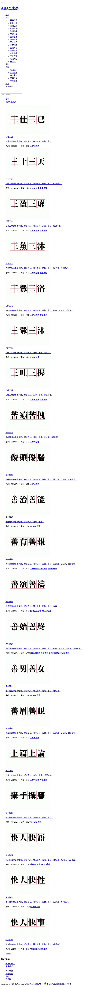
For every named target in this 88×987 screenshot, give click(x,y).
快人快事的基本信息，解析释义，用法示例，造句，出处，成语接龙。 (34, 944)
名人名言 (9, 86)
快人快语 (9, 855)
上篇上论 (9, 771)
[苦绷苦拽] (28, 430)
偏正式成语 (10, 964)
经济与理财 (14, 29)
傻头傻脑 (9, 475)
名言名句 (13, 75)
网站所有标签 (11, 102)
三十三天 (9, 179)
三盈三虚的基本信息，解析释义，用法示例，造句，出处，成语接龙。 (34, 226)
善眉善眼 (9, 728)
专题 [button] (7, 67)
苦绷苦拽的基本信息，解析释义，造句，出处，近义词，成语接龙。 (33, 437)
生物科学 (13, 48)
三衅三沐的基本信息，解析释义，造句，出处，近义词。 (28, 353)
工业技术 (13, 56)
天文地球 (13, 45)
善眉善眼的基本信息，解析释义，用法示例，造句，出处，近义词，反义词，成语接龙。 (41, 733)
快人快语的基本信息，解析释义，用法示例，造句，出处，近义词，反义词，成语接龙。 (41, 860)
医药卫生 (13, 51)
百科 (7, 64)
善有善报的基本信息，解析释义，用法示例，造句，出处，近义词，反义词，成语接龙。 (41, 564)
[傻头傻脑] (28, 472)
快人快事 (9, 940)
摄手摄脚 (9, 813)
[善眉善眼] (28, 726)
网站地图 (9, 974)
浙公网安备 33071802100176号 (58, 984)
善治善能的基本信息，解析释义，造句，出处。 (25, 522)
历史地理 (13, 42)
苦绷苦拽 (9, 433)
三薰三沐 (9, 264)
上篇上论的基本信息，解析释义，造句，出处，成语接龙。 (29, 775)
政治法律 (13, 26)
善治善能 (9, 517)
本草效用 (13, 81)
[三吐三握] (28, 388)
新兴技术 (13, 40)
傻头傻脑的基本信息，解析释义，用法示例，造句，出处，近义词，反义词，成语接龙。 (41, 479)
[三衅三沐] (28, 345)
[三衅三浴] (28, 303)
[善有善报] (28, 557)
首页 (7, 15)
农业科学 (13, 53)
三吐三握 (9, 390)
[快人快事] (28, 937)
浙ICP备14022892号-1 (33, 984)
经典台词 (13, 78)
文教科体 (13, 34)
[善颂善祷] (28, 599)
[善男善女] (28, 684)
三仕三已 (9, 137)
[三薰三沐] (28, 261)
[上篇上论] (28, 768)
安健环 (13, 62)
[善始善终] (28, 641)
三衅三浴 (9, 306)
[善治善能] (28, 514)
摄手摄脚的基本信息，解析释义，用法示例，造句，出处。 (29, 818)
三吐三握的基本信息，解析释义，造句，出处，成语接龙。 (29, 395)
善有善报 (9, 559)
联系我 (8, 979)
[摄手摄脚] (28, 810)
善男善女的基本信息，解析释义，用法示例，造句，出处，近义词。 (33, 691)
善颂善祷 (9, 602)
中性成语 (9, 966)
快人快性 (9, 897)
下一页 (8, 954)
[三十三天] (28, 176)
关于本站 (9, 971)
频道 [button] (7, 17)
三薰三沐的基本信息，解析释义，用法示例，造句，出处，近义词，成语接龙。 (38, 268)
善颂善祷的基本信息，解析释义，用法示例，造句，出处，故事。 (32, 606)
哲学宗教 (13, 20)
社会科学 (13, 23)
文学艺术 (13, 37)
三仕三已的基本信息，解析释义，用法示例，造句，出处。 (29, 141)
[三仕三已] (28, 134)
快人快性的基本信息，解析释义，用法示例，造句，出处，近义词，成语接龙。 (38, 902)
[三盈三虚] (28, 219)
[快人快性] (28, 895)
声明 (7, 976)
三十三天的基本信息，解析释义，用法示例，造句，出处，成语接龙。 (34, 184)
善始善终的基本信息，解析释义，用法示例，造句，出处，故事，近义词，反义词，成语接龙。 (44, 649)
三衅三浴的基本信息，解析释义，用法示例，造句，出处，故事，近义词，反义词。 (39, 310)
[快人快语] (28, 853)
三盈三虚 (9, 221)
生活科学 (13, 31)
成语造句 (13, 70)
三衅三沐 (9, 348)
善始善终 (9, 644)
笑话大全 (13, 73)
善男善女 (9, 686)
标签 (7, 84)
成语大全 (13, 59)
